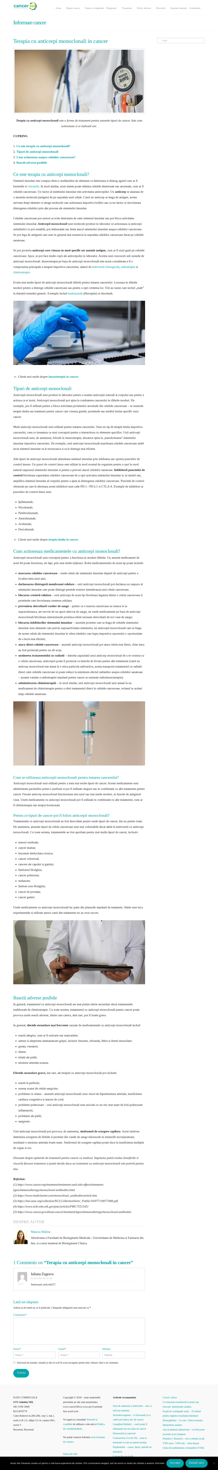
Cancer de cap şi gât (123, 1456)
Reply (21, 1284)
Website (106, 1349)
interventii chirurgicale (105, 267)
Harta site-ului (70, 1454)
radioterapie (128, 267)
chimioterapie (21, 272)
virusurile (33, 186)
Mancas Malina (40, 1231)
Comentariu (19, 1314)
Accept (175, 1463)
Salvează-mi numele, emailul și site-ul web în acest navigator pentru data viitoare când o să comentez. (68, 1362)
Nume (17, 1349)
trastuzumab (75, 293)
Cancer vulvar (170, 1397)
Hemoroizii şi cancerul (124, 1433)
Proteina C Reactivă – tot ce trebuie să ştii (183, 1438)
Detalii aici (196, 1463)
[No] (214, 1463)
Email (62, 1349)
